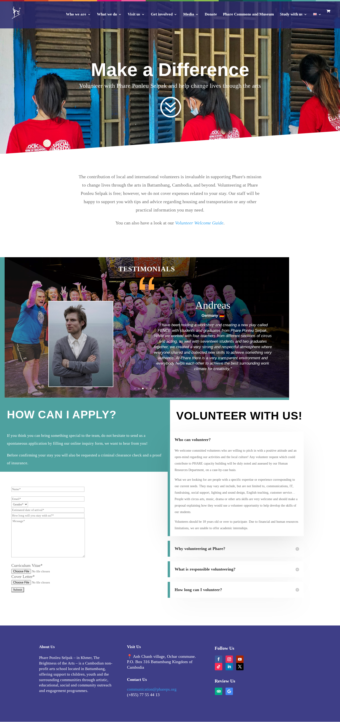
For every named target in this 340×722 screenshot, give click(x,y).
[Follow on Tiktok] (218, 666)
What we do (107, 14)
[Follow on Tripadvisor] (218, 691)
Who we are (76, 14)
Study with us (291, 14)
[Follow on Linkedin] (229, 666)
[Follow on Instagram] (229, 659)
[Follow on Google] (229, 691)
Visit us (134, 14)
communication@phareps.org (151, 689)
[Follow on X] (240, 666)
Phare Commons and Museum (248, 14)
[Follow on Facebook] (218, 659)
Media (188, 14)
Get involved (162, 14)
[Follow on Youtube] (240, 659)
